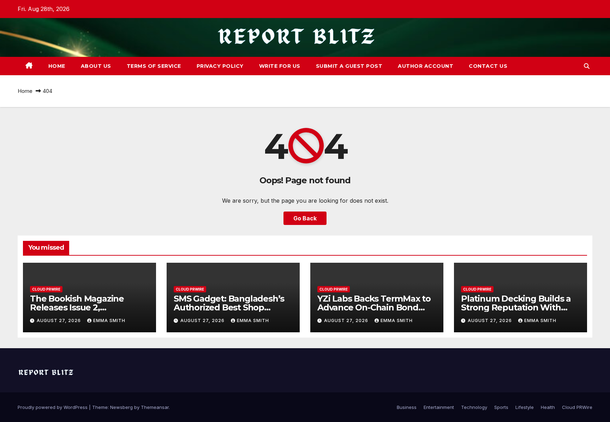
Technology (474, 407)
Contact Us (488, 66)
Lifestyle (524, 407)
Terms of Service (154, 66)
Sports (501, 407)
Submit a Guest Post (349, 66)
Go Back (305, 218)
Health (548, 407)
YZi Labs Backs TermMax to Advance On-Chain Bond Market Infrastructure (374, 307)
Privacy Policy (220, 66)
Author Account (425, 66)
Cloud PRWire (46, 289)
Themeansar (155, 407)
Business (407, 407)
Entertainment (439, 407)
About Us (96, 66)
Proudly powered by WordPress (53, 407)
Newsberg (121, 407)
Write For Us (279, 66)
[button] (587, 66)
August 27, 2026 (59, 320)
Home (56, 66)
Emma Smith (109, 320)
